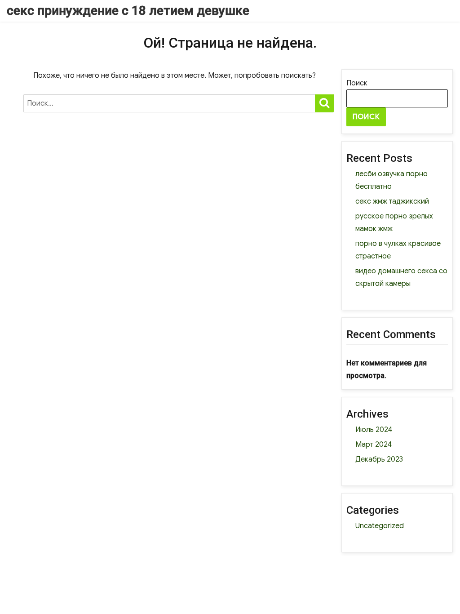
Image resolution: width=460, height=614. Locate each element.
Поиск (356, 83)
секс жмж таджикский (392, 201)
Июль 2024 (373, 429)
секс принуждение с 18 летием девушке (128, 10)
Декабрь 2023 (379, 459)
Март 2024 (373, 444)
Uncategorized (379, 525)
